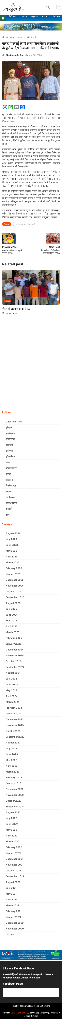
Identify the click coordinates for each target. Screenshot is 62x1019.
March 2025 (12, 632)
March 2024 (12, 701)
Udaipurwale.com (15, 55)
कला (8, 462)
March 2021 (12, 905)
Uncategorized (14, 421)
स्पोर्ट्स (9, 508)
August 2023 (13, 742)
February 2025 (14, 638)
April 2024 (12, 696)
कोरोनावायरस (11, 468)
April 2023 (11, 765)
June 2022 (12, 824)
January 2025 (13, 643)
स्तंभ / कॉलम (11, 503)
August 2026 (13, 533)
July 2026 (11, 539)
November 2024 (15, 655)
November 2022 (15, 794)
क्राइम (19, 37)
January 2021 (13, 917)
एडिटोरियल (10, 456)
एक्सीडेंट (9, 444)
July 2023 (11, 748)
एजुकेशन (9, 450)
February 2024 (14, 707)
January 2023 (13, 783)
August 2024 (13, 672)
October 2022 (13, 800)
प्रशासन (9, 479)
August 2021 (13, 882)
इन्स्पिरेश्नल (10, 439)
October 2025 (13, 591)
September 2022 (15, 806)
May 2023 (11, 760)
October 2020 (13, 934)
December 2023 (15, 719)
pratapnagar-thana (24, 224)
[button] (48, 7)
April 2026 (11, 556)
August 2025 (13, 603)
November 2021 (14, 864)
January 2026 (13, 574)
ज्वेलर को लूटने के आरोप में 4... (16, 308)
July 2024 (11, 678)
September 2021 (15, 876)
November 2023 (15, 725)
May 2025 (11, 620)
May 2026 (11, 550)
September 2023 (15, 736)
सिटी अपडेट (11, 497)
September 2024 (15, 667)
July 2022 (11, 818)
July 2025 (11, 608)
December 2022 (15, 789)
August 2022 (13, 812)
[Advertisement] (31, 376)
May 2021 (11, 893)
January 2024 (13, 713)
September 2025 (15, 597)
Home (9, 37)
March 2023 (12, 771)
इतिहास (9, 427)
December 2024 (15, 649)
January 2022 (13, 853)
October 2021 (13, 870)
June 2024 (12, 684)
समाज (8, 491)
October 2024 (13, 661)
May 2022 (11, 829)
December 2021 (14, 858)
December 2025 (15, 579)
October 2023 (13, 731)
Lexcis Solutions (18, 1013)
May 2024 (11, 690)
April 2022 (11, 835)
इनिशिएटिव (10, 433)
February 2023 (14, 777)
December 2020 (15, 922)
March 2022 (12, 841)
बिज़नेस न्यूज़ (11, 485)
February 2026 (14, 568)
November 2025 (15, 585)
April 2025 (11, 626)
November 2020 (15, 928)
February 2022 (14, 847)
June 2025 (12, 614)
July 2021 (11, 887)
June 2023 (12, 754)
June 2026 (12, 545)
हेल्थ (8, 514)
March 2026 (12, 562)
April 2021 (11, 899)
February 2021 (14, 911)
